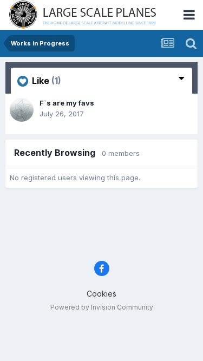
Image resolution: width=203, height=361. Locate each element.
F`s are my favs (67, 103)
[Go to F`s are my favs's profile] (22, 110)
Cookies (101, 293)
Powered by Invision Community (101, 307)
